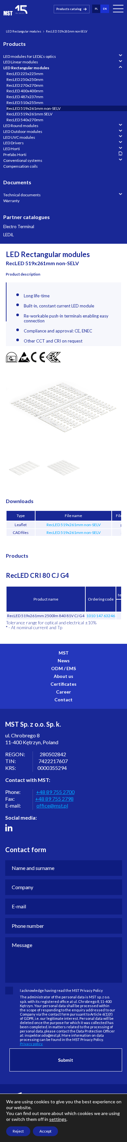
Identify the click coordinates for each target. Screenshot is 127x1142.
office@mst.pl (52, 805)
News (64, 660)
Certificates (63, 684)
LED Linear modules (20, 61)
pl (96, 8)
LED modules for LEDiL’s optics (29, 56)
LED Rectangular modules (23, 31)
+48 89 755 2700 (55, 792)
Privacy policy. (31, 1044)
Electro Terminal (18, 226)
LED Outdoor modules (22, 131)
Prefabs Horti (14, 154)
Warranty (11, 200)
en (104, 8)
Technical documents (22, 194)
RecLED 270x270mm (25, 85)
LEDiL (8, 234)
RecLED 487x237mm (25, 96)
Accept (45, 1131)
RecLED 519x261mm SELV (29, 113)
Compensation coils (20, 166)
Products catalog (68, 9)
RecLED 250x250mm (25, 79)
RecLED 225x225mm (25, 73)
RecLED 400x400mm (25, 90)
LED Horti (11, 148)
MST (64, 652)
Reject (18, 1131)
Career (63, 691)
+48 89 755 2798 (54, 799)
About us (63, 676)
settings (57, 1119)
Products (14, 44)
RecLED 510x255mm (25, 102)
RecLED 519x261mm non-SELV (34, 108)
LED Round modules (20, 125)
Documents (17, 182)
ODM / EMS (63, 668)
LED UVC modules (19, 137)
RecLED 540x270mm (25, 119)
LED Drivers (13, 142)
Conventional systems (22, 160)
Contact (63, 699)
